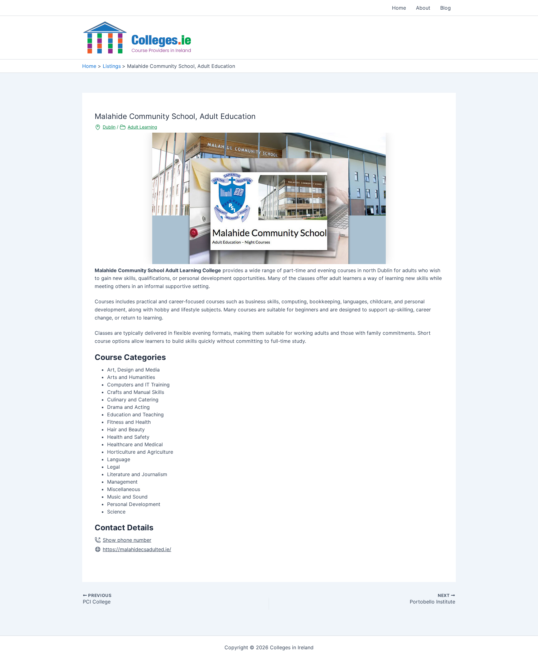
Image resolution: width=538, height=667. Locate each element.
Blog (445, 8)
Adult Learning (142, 127)
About (423, 8)
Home (399, 8)
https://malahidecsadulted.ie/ (137, 549)
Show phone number (127, 540)
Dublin (109, 127)
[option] (269, 198)
